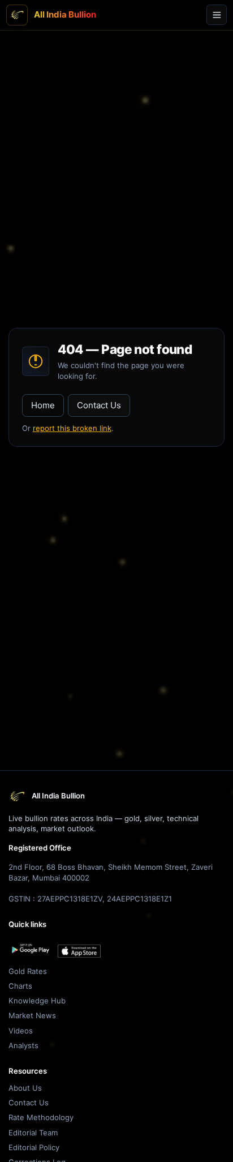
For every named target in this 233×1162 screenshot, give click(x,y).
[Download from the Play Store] (29, 948)
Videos (20, 1030)
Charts (20, 985)
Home (43, 405)
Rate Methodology (41, 1117)
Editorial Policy (33, 1147)
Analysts (23, 1045)
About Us (25, 1087)
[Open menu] (216, 15)
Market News (32, 1015)
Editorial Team (33, 1132)
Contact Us (99, 405)
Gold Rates (27, 971)
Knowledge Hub (37, 1000)
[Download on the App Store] (79, 951)
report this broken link (72, 428)
